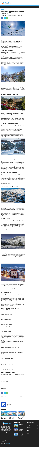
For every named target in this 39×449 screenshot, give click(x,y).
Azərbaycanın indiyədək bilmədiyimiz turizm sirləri (20, 398)
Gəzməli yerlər (29, 427)
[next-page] (24, 409)
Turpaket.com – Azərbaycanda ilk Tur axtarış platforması (4, 417)
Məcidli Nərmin (4, 15)
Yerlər (7, 6)
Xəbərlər (21, 6)
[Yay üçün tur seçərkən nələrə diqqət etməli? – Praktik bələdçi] (21, 413)
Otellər (28, 433)
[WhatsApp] (7, 18)
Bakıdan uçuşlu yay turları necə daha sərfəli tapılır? (12, 417)
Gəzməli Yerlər (29, 425)
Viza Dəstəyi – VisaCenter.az (21, 429)
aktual (3, 8)
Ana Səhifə (3, 6)
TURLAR (17, 6)
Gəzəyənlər (12, 6)
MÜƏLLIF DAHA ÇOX (10, 409)
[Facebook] (2, 18)
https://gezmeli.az (9, 404)
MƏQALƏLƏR (4, 409)
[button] (37, 7)
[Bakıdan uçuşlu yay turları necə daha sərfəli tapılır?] (13, 413)
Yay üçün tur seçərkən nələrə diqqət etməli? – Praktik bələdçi (21, 417)
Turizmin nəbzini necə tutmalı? (5, 398)
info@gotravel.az (8, 443)
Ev (1, 8)
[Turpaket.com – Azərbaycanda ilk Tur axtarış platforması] (5, 413)
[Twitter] (5, 18)
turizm (4, 388)
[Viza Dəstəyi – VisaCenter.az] (16, 429)
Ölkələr (28, 430)
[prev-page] (23, 409)
